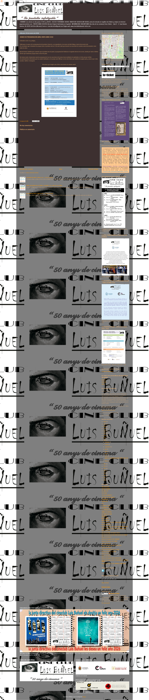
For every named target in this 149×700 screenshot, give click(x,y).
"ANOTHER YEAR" (105, 487)
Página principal (105, 582)
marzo (106, 456)
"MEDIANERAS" (105, 499)
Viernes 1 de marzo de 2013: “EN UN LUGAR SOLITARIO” (114, 522)
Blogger (84, 697)
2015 (104, 468)
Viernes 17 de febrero (106, 537)
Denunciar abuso (106, 587)
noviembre (107, 442)
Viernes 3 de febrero (106, 556)
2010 (104, 480)
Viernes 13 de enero (106, 530)
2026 (104, 421)
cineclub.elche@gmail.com (107, 371)
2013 (104, 473)
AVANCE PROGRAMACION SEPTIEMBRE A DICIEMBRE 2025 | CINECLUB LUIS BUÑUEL (44, 185)
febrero (106, 461)
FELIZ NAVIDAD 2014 (106, 510)
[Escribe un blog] (34, 121)
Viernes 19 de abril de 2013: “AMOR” (109, 541)
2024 (104, 426)
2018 (104, 440)
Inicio (60, 169)
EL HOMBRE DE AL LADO (107, 507)
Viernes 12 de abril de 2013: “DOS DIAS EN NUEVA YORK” (114, 528)
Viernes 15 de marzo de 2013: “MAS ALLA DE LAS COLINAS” (115, 535)
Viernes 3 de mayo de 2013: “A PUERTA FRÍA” (111, 558)
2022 (104, 431)
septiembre (107, 447)
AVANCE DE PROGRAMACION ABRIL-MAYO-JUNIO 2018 (116, 458)
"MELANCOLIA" (105, 501)
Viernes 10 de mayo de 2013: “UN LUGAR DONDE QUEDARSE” (115, 526)
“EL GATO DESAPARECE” (107, 495)
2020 (104, 435)
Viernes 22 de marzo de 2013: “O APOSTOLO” (112, 545)
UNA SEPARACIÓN (105, 520)
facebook (104, 380)
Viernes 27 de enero (106, 554)
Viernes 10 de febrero (106, 524)
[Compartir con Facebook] (37, 121)
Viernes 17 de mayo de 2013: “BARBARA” (111, 539)
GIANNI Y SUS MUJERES (107, 512)
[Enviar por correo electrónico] (33, 121)
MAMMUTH (104, 516)
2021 (104, 433)
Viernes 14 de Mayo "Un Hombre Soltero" (111, 533)
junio (106, 449)
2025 (104, 424)
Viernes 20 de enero (106, 543)
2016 (104, 466)
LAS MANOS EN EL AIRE (107, 514)
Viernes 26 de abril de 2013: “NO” (109, 551)
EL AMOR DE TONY (106, 505)
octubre (107, 444)
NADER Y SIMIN (105, 518)
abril (106, 453)
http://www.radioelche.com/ (108, 410)
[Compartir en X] (36, 121)
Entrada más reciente (26, 169)
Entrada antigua (93, 169)
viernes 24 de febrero (107, 547)
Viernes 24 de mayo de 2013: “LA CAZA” (110, 549)
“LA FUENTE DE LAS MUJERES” (108, 497)
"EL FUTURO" (104, 493)
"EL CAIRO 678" (105, 491)
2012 (104, 475)
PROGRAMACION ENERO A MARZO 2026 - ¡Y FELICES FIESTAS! (39, 177)
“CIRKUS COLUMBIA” (106, 489)
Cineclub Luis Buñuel (114, 593)
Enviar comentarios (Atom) (32, 172)
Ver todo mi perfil (106, 603)
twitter (103, 384)
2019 (104, 438)
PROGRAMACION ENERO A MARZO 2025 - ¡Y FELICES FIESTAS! (39, 193)
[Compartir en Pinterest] (39, 121)
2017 (104, 464)
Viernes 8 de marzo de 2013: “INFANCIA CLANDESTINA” (114, 563)
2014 (104, 471)
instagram (104, 382)
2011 (104, 477)
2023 (104, 428)
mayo (106, 451)
